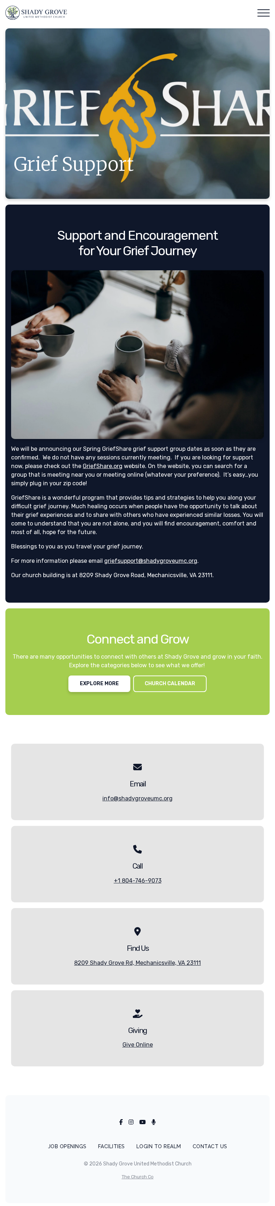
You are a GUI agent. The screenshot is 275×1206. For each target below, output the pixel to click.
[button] (263, 13)
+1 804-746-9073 (137, 880)
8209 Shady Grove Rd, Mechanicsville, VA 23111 (137, 962)
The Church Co (138, 1176)
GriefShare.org (102, 466)
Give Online (137, 1044)
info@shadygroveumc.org (137, 798)
